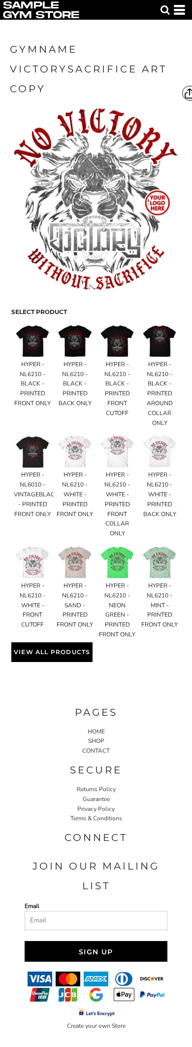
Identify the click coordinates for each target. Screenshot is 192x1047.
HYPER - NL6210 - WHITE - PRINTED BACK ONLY (159, 494)
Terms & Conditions (96, 818)
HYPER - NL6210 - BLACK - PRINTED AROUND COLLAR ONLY (160, 393)
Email (32, 906)
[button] (165, 10)
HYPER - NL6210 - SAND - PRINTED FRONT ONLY (75, 605)
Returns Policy (96, 789)
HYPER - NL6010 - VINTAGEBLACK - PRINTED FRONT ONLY (36, 494)
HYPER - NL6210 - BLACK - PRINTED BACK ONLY (75, 383)
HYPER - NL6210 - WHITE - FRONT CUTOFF (32, 605)
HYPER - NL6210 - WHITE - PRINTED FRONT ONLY (75, 494)
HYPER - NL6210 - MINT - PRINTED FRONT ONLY (159, 605)
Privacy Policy (96, 809)
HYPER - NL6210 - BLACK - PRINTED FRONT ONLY (32, 383)
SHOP (96, 741)
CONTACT (96, 751)
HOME (96, 731)
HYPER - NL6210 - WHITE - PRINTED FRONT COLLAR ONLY (117, 504)
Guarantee (96, 799)
